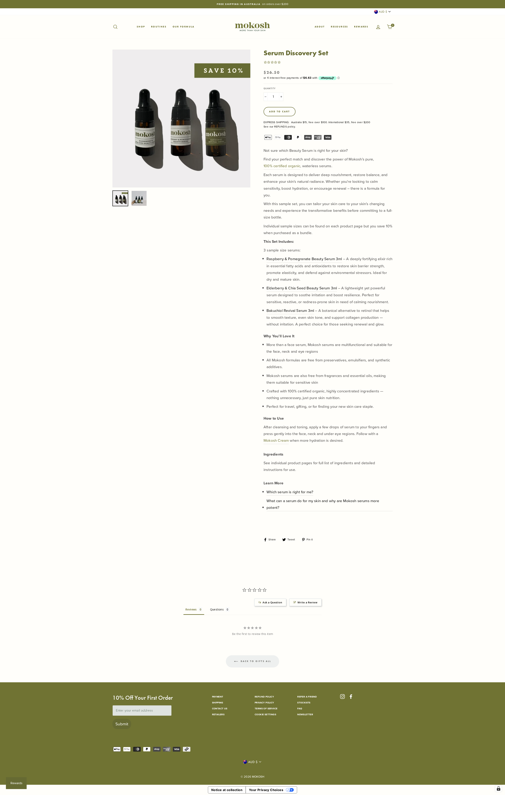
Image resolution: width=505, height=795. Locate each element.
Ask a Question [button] (272, 602)
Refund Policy (264, 696)
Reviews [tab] (191, 609)
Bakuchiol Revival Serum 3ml (290, 310)
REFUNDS (280, 126)
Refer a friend (307, 696)
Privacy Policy (264, 702)
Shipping (217, 702)
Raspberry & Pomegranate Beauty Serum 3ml (304, 259)
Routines (158, 26)
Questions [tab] (217, 609)
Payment (217, 696)
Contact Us (219, 708)
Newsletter (305, 714)
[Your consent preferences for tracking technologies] (498, 788)
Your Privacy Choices (266, 790)
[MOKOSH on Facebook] (351, 696)
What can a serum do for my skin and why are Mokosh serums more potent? (323, 504)
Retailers (218, 714)
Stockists (303, 702)
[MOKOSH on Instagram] (342, 696)
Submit (121, 724)
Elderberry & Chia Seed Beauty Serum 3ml (302, 288)
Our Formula (184, 26)
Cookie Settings (265, 714)
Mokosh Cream (276, 440)
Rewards (361, 26)
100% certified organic (282, 166)
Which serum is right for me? (290, 492)
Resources (339, 26)
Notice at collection (226, 790)
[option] (252, 4)
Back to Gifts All (255, 661)
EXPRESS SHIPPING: (276, 122)
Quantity (270, 88)
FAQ (299, 708)
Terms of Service (266, 708)
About (320, 26)
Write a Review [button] (307, 602)
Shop (141, 26)
